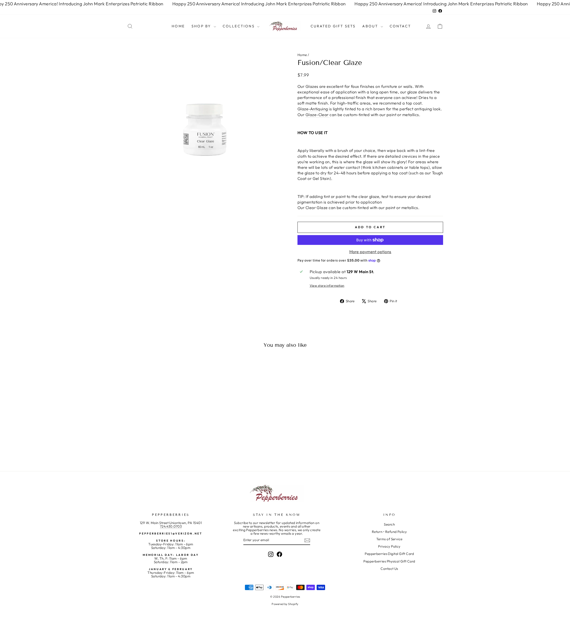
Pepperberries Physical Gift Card (389, 561)
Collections (239, 26)
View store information (327, 286)
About (370, 26)
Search (389, 524)
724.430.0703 (171, 526)
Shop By (202, 26)
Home (178, 26)
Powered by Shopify (285, 604)
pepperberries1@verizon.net (170, 533)
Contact (400, 26)
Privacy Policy (389, 546)
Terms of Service (389, 539)
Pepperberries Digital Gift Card (389, 554)
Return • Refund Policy (389, 532)
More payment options (370, 251)
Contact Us (389, 569)
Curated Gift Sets (333, 26)
